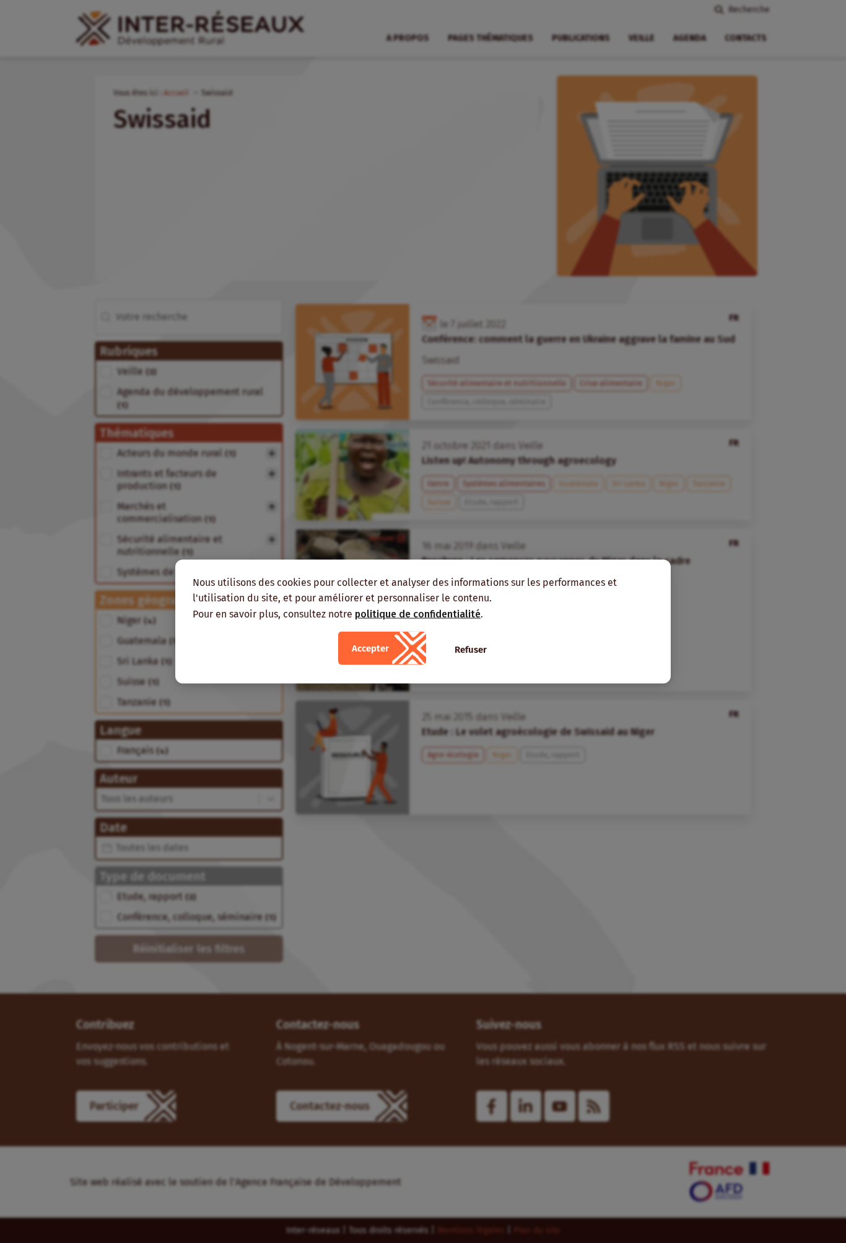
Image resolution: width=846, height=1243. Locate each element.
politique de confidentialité (418, 613)
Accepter (370, 648)
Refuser (471, 649)
